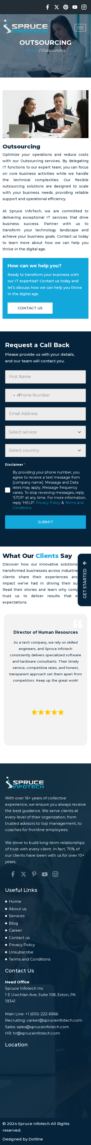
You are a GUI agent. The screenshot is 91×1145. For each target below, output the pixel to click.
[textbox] (41, 432)
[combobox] (12, 395)
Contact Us (30, 308)
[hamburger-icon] (80, 27)
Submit (45, 522)
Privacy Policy (48, 502)
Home (32, 50)
